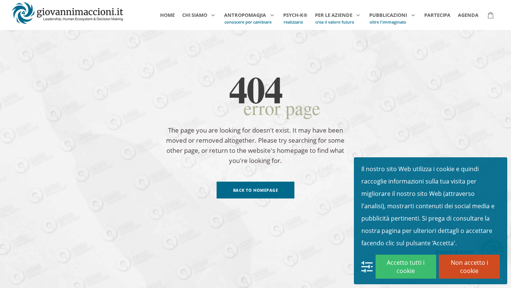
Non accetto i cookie (469, 266)
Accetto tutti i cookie (406, 266)
